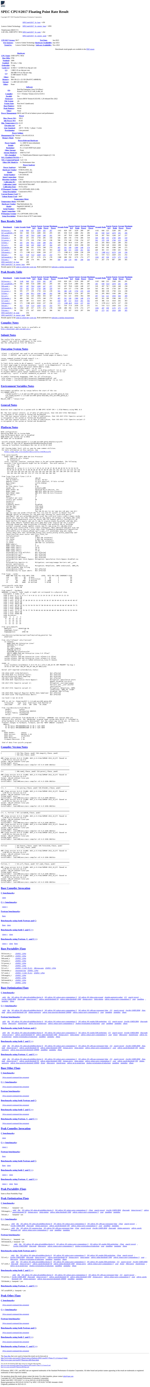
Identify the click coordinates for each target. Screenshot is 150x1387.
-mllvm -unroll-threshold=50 (49, 999)
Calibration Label (9, 184)
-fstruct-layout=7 (32, 999)
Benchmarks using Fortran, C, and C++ (19, 939)
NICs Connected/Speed (10, 160)
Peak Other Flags (11, 1295)
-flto (8, 997)
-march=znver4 (133, 997)
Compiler (8, 94)
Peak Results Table (11, 271)
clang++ (5, 907)
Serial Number (9, 175)
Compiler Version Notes (14, 747)
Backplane (10, 148)
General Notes (9, 405)
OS (9, 90)
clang (4, 898)
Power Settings (17, 133)
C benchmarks (7, 893)
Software (29, 87)
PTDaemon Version (8, 214)
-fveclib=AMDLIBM (132, 1010)
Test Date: (43, 40)
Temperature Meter (21, 199)
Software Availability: (44, 45)
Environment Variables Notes (17, 386)
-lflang (12, 1001)
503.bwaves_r (6, 230)
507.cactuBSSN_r (7, 233)
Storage (5, 82)
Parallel (9, 96)
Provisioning (9, 130)
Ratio (28, 227)
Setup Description (9, 192)
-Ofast (91, 1210)
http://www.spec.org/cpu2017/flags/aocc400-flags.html (20, 1360)
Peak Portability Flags (13, 1188)
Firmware (9, 99)
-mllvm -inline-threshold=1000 (70, 999)
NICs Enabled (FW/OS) (10, 157)
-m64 (4, 997)
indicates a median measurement (63, 267)
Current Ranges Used (9, 194)
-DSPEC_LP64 (20, 954)
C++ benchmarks (8, 902)
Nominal (6, 60)
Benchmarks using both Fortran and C (18, 921)
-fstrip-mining (98, 999)
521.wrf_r (4, 245)
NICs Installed (10, 155)
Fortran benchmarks (10, 911)
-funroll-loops (22, 1023)
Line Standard (9, 128)
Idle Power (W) (9, 121)
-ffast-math (21, 999)
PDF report (90, 49)
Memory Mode (7, 138)
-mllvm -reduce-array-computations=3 (118, 999)
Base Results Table (11, 221)
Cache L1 (5, 68)
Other (6, 77)
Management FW (7, 135)
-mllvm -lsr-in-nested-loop (37, 1023)
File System (9, 101)
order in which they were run (26, 267)
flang (4, 916)
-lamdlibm (140, 999)
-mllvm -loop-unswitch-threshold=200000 (56, 1012)
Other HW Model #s (10, 162)
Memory (5, 79)
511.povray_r (5, 240)
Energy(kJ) (34, 227)
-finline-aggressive (34, 1012)
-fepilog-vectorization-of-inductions (87, 1023)
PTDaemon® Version (9, 189)
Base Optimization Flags (15, 987)
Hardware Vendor (9, 170)
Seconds (23, 227)
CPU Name (5, 56)
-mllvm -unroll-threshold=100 (16, 1012)
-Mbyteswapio (39, 968)
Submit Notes (8, 335)
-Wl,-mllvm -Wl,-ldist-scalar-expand (90, 997)
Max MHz (6, 58)
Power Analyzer (29, 165)
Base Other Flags (10, 1068)
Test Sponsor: (8, 43)
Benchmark (7, 227)
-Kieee (4, 1023)
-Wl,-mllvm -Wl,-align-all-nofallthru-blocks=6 (27, 997)
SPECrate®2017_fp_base (31, 22)
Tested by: (8, 45)
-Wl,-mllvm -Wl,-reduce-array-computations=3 (60, 997)
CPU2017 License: (8, 40)
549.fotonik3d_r (6, 257)
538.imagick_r (6, 252)
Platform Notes (9, 427)
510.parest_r (5, 238)
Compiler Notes (10, 322)
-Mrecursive (12, 1023)
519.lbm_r (4, 243)
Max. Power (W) (9, 118)
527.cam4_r (5, 250)
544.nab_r (4, 255)
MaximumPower (53, 227)
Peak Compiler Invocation (16, 1128)
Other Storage (10, 150)
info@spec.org (68, 1376)
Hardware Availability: (43, 43)
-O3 (125, 997)
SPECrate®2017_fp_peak (32, 32)
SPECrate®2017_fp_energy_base (34, 26)
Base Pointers (9, 106)
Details (10, 145)
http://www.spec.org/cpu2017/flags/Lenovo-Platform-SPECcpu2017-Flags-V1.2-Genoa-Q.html (34, 1358)
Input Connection (9, 177)
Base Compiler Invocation (15, 888)
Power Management (8, 113)
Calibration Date (9, 187)
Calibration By (9, 182)
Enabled (5, 63)
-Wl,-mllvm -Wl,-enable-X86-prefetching (92, 1021)
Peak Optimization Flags (15, 1198)
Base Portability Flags (13, 948)
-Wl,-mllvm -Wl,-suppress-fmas (31, 1228)
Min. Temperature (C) (9, 123)
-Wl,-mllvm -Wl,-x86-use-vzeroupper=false (93, 1010)
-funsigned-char (20, 971)
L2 (6, 70)
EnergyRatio (39, 227)
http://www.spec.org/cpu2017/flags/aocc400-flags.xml (15, 1367)
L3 (6, 74)
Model (9, 172)
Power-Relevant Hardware (28, 140)
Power (21, 116)
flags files (7, 1356)
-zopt (134, 999)
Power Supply (10, 143)
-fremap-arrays (87, 999)
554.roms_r (5, 260)
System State (9, 103)
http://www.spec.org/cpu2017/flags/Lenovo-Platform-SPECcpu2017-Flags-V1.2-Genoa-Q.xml (25, 1365)
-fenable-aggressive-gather (113, 997)
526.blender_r (6, 247)
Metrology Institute (9, 179)
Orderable (5, 65)
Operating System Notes (14, 348)
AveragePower (46, 227)
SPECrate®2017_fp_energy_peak (34, 36)
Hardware (21, 53)
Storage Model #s (10, 153)
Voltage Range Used (9, 196)
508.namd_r (5, 235)
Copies (16, 227)
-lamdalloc (117, 1012)
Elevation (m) (9, 125)
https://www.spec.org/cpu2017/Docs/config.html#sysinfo (27, 451)
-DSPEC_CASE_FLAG (23, 968)
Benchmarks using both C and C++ (17, 930)
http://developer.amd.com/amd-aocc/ (16, 329)
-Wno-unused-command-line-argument (15, 1077)
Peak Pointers (9, 108)
